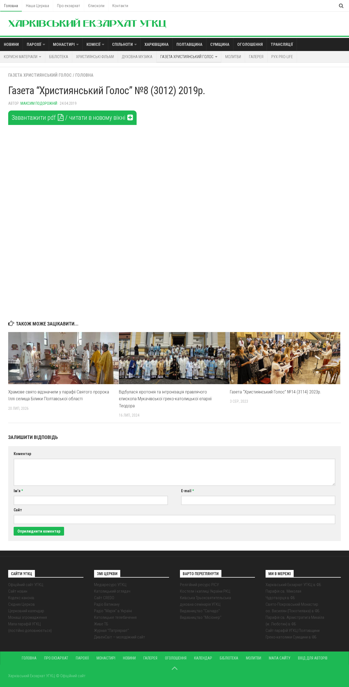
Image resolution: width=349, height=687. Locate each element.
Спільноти (122, 44)
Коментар (22, 454)
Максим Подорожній (38, 103)
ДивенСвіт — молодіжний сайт (119, 637)
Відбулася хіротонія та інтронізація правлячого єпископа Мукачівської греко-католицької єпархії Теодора (165, 398)
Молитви (233, 57)
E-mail (187, 491)
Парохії (34, 44)
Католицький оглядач (112, 591)
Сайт (18, 510)
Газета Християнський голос (186, 57)
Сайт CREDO (104, 597)
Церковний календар (26, 610)
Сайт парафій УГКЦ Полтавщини (293, 630)
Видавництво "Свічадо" (200, 610)
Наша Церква (37, 5)
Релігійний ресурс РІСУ (199, 584)
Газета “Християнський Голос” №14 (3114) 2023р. (275, 392)
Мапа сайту (279, 658)
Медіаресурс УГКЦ (110, 584)
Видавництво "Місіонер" (200, 617)
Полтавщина (189, 44)
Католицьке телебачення (115, 617)
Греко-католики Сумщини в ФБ (291, 637)
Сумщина (219, 44)
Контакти (120, 5)
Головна (11, 5)
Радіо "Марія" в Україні (113, 610)
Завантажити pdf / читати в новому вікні (69, 117)
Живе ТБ (101, 624)
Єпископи (96, 5)
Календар (203, 658)
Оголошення (250, 44)
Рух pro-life (282, 57)
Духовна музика (137, 57)
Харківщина (157, 44)
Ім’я (18, 491)
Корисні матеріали (20, 57)
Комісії (93, 44)
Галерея (256, 57)
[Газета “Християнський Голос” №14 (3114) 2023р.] (285, 358)
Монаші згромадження (27, 617)
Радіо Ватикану (106, 604)
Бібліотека (58, 57)
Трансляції (282, 44)
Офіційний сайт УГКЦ (25, 584)
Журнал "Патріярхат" (111, 630)
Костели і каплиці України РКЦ (205, 591)
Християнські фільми (95, 57)
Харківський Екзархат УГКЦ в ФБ (293, 584)
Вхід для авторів (312, 658)
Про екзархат (68, 5)
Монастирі (64, 44)
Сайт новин (17, 591)
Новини (11, 44)
